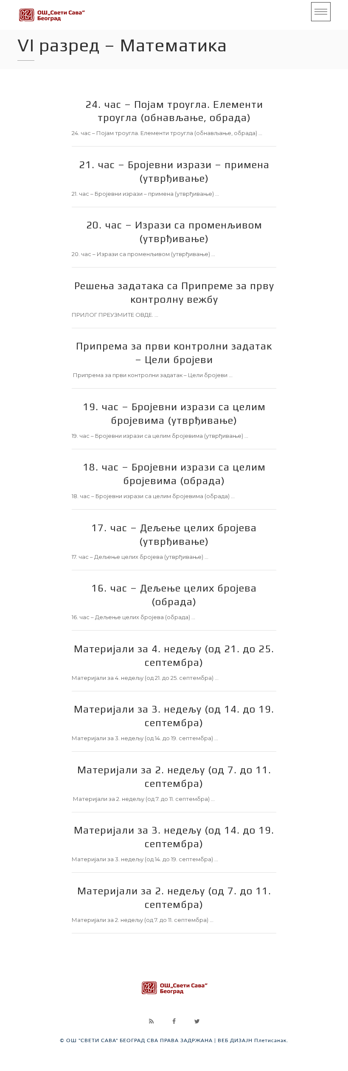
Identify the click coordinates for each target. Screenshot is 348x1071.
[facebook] (174, 1021)
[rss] (151, 1021)
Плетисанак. (271, 1040)
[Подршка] (51, 15)
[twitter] (197, 1021)
